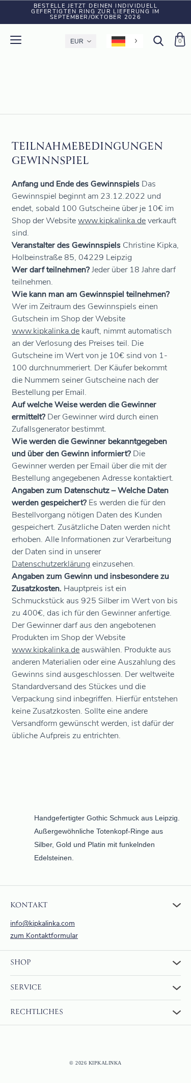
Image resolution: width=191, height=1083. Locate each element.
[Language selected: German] (124, 41)
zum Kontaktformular (44, 936)
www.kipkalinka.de (112, 221)
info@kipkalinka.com (42, 924)
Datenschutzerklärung (51, 564)
